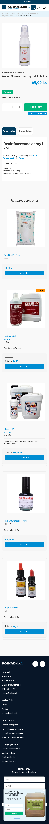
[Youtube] (42, 664)
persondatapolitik (17, 818)
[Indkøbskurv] (44, 7)
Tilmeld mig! (14, 813)
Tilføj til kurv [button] (36, 107)
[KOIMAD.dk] (18, 7)
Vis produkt (24, 273)
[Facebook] (35, 664)
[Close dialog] (44, 790)
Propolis (23, 158)
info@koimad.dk (14, 685)
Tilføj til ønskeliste (37, 113)
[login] (39, 7)
